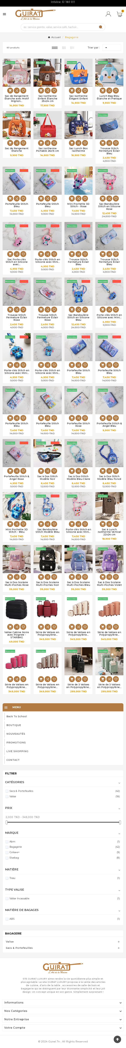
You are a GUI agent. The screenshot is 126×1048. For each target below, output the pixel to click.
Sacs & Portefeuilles (65, 791)
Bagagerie (65, 846)
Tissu (65, 878)
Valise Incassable (65, 898)
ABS (65, 918)
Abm (65, 841)
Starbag (65, 857)
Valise (65, 796)
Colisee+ (65, 852)
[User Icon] (109, 14)
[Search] (100, 27)
